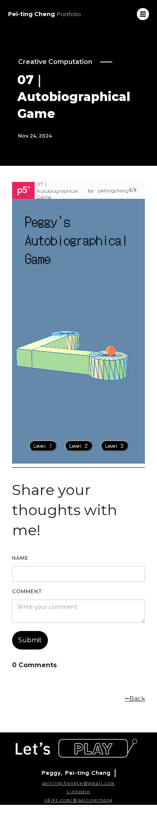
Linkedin (79, 791)
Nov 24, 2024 (35, 136)
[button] (143, 14)
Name (20, 558)
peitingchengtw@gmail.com (78, 783)
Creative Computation (55, 62)
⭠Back (135, 698)
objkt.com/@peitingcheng (79, 800)
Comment (27, 591)
